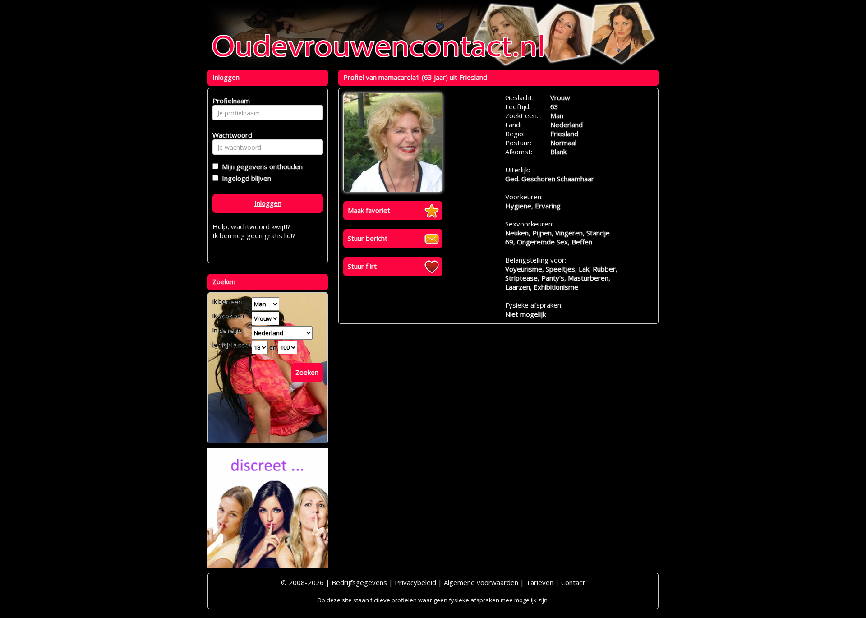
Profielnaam (229, 100)
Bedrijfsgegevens (359, 582)
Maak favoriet (369, 210)
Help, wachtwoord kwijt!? (251, 226)
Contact (573, 582)
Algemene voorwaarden (481, 582)
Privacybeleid (415, 582)
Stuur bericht (367, 238)
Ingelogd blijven (244, 178)
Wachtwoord (229, 134)
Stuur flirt (362, 266)
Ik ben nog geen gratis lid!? (253, 235)
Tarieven (539, 582)
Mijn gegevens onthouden (260, 166)
